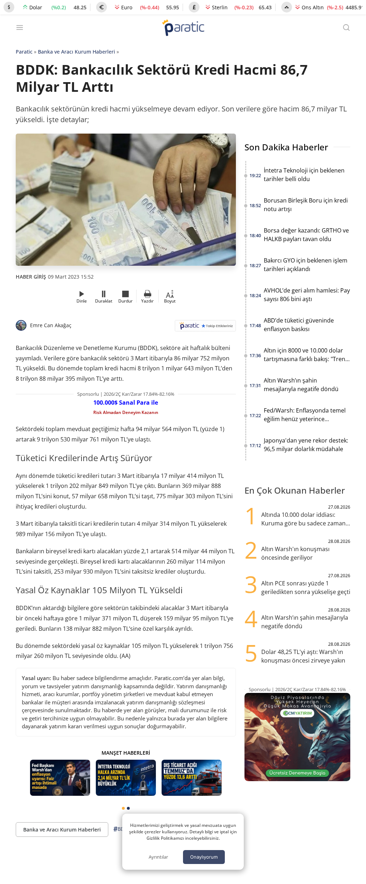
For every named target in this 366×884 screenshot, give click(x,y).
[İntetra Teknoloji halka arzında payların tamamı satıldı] (126, 778)
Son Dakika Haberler (286, 147)
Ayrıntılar (158, 857)
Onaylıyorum (204, 857)
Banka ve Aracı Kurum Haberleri (76, 51)
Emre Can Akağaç (50, 325)
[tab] (123, 808)
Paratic (24, 51)
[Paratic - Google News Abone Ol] (205, 328)
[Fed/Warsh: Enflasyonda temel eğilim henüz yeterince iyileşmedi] (60, 778)
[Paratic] (183, 28)
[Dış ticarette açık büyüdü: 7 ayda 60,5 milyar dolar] (192, 778)
